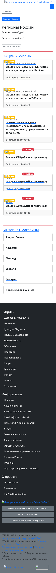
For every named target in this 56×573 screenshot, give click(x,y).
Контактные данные (15, 493)
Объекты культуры (14, 445)
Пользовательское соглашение (17, 547)
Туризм (8, 374)
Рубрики (8, 462)
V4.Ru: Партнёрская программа (28, 520)
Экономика (10, 386)
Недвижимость (12, 340)
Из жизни (9, 323)
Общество (10, 346)
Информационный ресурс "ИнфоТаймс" (28, 508)
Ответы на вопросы (15, 434)
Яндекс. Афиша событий (17, 411)
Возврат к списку (11, 46)
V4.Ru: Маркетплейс (28, 514)
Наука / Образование (16, 334)
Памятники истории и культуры (22, 451)
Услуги (7, 428)
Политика (9, 351)
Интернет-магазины (21, 229)
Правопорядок (12, 357)
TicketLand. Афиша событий (19, 422)
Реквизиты (10, 488)
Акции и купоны (17, 56)
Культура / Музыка (14, 329)
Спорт (7, 363)
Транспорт (10, 369)
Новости (9, 400)
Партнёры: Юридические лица (21, 468)
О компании (11, 482)
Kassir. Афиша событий (17, 417)
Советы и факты (13, 440)
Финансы (9, 380)
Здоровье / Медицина (16, 317)
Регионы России (13, 457)
